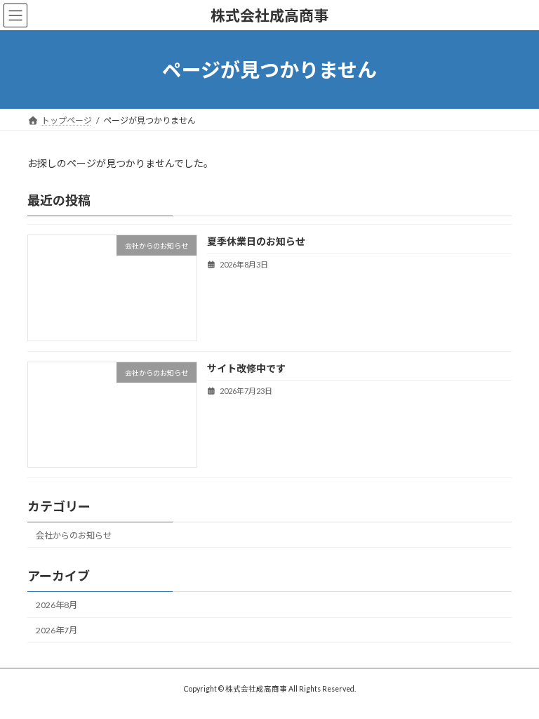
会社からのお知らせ (74, 535)
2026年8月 (56, 605)
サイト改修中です (246, 368)
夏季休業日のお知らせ (256, 242)
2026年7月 (56, 630)
